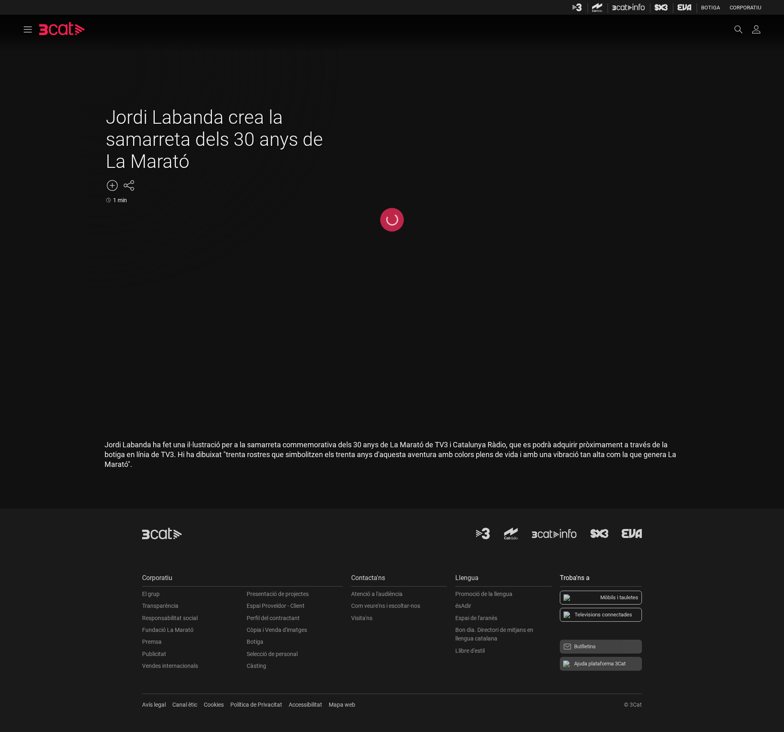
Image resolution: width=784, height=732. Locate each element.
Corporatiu (745, 7)
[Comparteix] (128, 185)
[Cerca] (742, 29)
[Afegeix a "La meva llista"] (112, 185)
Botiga (710, 7)
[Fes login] (756, 29)
